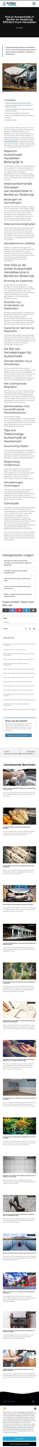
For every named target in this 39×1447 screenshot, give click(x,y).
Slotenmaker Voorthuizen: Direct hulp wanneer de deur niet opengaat (19, 654)
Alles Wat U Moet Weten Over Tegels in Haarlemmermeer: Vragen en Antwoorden (19, 1176)
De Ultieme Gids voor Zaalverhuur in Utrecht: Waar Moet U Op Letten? (19, 1098)
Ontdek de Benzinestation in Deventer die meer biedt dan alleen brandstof (19, 943)
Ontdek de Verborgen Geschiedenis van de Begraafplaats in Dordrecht (19, 982)
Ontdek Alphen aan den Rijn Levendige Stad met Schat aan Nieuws (18, 866)
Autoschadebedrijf (10, 141)
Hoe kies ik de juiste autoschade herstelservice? (19, 572)
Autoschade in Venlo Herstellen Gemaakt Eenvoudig (18, 904)
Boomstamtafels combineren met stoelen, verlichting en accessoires (19, 644)
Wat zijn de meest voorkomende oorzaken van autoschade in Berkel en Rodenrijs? (19, 563)
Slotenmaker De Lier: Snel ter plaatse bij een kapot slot (18, 686)
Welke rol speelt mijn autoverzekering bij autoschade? (19, 595)
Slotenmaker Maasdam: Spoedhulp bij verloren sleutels (18, 673)
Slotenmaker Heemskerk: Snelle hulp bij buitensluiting (18, 669)
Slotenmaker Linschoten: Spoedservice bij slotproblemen (19, 699)
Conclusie (8, 117)
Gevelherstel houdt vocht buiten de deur (14, 649)
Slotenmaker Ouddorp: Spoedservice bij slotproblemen (19, 659)
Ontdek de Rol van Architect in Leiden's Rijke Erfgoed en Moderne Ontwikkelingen (19, 1021)
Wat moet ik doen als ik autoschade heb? (19, 580)
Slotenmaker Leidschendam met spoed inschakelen (18, 690)
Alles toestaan (19, 1439)
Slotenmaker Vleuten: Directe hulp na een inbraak (17, 681)
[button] (35, 1409)
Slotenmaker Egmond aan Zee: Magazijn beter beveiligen (19, 709)
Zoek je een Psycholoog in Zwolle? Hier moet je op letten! (19, 1253)
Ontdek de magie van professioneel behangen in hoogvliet (16, 827)
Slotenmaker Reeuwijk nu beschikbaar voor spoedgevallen (15, 664)
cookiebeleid (23, 1429)
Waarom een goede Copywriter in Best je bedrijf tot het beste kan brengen (19, 1331)
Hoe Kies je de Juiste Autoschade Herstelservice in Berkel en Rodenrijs (19, 110)
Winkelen (19, 28)
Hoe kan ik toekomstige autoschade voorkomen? (19, 587)
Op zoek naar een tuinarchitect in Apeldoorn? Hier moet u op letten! (19, 1137)
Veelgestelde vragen (11, 120)
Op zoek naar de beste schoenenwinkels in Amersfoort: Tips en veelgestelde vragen (18, 1215)
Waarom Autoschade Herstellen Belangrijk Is (18, 103)
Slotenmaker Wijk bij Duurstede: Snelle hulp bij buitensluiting (16, 704)
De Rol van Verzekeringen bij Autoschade (17, 113)
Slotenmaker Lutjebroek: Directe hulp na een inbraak (18, 677)
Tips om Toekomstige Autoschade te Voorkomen (20, 115)
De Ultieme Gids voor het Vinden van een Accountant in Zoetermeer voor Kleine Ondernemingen (19, 1060)
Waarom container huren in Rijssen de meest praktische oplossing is (19, 1292)
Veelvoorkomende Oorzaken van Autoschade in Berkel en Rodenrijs (19, 106)
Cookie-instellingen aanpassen (19, 1444)
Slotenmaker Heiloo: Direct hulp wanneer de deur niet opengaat (18, 694)
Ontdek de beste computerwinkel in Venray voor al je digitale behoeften (18, 1370)
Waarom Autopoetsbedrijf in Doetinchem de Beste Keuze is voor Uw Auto (19, 789)
